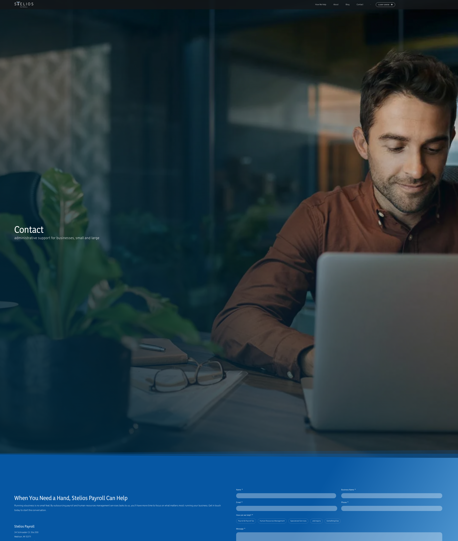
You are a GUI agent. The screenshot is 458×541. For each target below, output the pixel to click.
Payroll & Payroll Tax (246, 521)
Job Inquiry (316, 521)
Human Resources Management (272, 521)
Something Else (333, 521)
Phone (345, 502)
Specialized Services (298, 521)
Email (239, 502)
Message (240, 529)
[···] (370, 5)
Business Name (348, 489)
